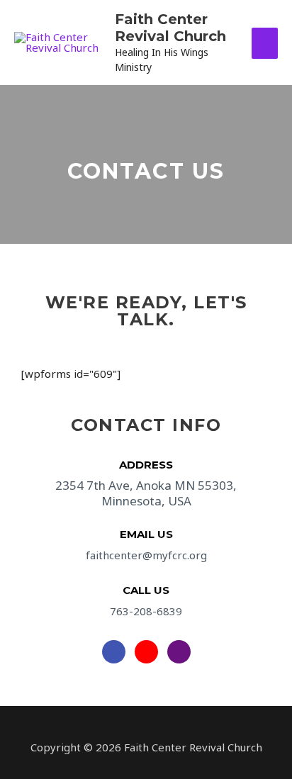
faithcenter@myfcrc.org (146, 555)
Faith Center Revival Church (170, 28)
